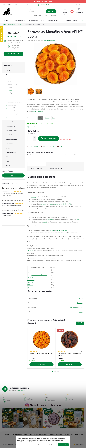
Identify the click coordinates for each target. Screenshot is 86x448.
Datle (9, 81)
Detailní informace (37, 111)
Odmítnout (51, 444)
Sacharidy (30, 277)
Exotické (10, 117)
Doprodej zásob (37, 15)
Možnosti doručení (35, 127)
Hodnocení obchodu (7, 5)
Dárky (7, 157)
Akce (7, 161)
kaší (78, 220)
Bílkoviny (30, 282)
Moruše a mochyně (13, 114)
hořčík (69, 204)
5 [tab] (58, 371)
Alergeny (30, 251)
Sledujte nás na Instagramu (45, 405)
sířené (52, 230)
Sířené (80, 312)
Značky (8, 165)
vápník (64, 204)
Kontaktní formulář (13, 54)
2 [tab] (54, 371)
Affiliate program (78, 434)
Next (82, 323)
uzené (45, 222)
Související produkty (55, 168)
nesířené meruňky (61, 230)
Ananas (10, 96)
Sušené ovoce (10, 75)
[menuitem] (7, 20)
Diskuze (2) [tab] (74, 164)
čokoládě (50, 220)
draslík (56, 204)
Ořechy (8, 70)
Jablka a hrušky (12, 105)
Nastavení (40, 444)
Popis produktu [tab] (36, 164)
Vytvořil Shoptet (80, 444)
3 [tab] (55, 371)
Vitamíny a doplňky (11, 139)
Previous (78, 323)
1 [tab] (52, 371)
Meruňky (10, 90)
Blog (16, 5)
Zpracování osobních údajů (56, 434)
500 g (80, 298)
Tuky (28, 272)
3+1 (46, 15)
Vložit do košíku (50, 139)
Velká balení (9, 144)
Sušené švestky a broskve (15, 102)
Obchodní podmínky (16, 434)
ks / (13, 175)
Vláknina (30, 285)
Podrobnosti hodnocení (49, 40)
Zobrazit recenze (21, 390)
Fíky (9, 99)
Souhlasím (64, 444)
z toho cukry (31, 280)
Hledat (51, 11)
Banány (10, 93)
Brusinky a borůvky (13, 84)
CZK (79, 5)
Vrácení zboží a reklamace (40, 434)
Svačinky (53, 15)
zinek (60, 204)
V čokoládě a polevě (11, 130)
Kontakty (7, 434)
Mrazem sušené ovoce (12, 122)
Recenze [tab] (55, 164)
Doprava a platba (27, 434)
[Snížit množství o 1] (34, 140)
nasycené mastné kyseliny (39, 275)
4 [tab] (57, 371)
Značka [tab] (36, 168)
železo (51, 204)
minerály (43, 204)
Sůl (28, 287)
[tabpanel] (41, 348)
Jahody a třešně (12, 108)
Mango (10, 78)
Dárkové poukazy (11, 152)
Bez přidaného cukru (76, 307)
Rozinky (10, 87)
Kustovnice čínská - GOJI (14, 111)
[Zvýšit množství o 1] (34, 137)
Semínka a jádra (10, 126)
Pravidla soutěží (68, 434)
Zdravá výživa (10, 135)
